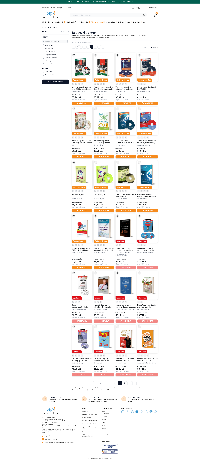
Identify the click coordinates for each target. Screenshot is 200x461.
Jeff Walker (121, 145)
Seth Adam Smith (80, 91)
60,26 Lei (98, 315)
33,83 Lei (98, 262)
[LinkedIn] (132, 411)
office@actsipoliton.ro (51, 439)
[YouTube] (136, 411)
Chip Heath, (143, 252)
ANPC (103, 438)
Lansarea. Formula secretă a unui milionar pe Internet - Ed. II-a (146, 195)
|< (73, 47)
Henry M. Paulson (121, 255)
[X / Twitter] (150, 411)
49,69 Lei (120, 262)
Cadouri (104, 411)
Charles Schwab (101, 309)
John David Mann (129, 309)
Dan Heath (150, 252)
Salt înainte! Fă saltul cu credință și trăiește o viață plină (82, 360)
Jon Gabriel (121, 91)
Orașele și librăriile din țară (89, 414)
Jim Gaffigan (78, 199)
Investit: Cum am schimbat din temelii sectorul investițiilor (102, 306)
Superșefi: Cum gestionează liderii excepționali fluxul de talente (80, 306)
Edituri (103, 422)
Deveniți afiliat (105, 435)
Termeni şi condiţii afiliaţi (89, 424)
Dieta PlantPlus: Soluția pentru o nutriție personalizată (146, 306)
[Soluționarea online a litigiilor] (110, 446)
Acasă (44, 28)
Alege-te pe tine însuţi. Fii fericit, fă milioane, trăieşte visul (146, 142)
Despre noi (85, 411)
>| (102, 47)
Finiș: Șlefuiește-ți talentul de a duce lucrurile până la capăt (103, 360)
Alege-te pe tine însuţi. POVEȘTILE (146, 88)
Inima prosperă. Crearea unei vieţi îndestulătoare (82, 142)
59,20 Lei (76, 151)
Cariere (84, 432)
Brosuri (104, 419)
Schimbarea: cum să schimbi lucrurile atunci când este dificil (146, 249)
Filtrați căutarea (55, 82)
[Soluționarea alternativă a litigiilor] (110, 451)
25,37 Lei (98, 97)
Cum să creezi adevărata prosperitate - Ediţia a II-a (104, 249)
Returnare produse (107, 432)
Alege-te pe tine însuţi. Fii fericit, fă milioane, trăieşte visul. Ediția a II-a (82, 249)
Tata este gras (78, 194)
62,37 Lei (98, 205)
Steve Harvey (78, 363)
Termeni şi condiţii (87, 417)
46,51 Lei (98, 151)
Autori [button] (45, 37)
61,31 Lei (141, 97)
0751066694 (48, 436)
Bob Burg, (121, 309)
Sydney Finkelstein (80, 309)
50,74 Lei (141, 315)
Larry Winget (122, 363)
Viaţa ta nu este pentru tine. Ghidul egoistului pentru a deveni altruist (81, 88)
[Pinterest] (146, 411)
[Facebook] (122, 411)
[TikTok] (141, 411)
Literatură (106, 413)
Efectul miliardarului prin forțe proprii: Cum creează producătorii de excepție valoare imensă (147, 360)
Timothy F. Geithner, (124, 252)
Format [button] (45, 68)
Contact (104, 428)
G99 (111, 458)
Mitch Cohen (152, 363)
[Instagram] (127, 411)
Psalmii (105, 416)
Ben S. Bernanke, (121, 254)
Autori (103, 425)
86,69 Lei (120, 97)
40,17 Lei (120, 205)
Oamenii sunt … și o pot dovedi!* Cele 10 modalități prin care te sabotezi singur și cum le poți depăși (126, 360)
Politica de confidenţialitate (89, 420)
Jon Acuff (99, 363)
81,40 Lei (141, 262)
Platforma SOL (105, 441)
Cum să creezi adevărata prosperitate (126, 195)
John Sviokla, (143, 363)
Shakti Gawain (122, 199)
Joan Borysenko (144, 309)
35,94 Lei (76, 97)
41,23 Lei (76, 262)
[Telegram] (155, 411)
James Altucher (144, 91)
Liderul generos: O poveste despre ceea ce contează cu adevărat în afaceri (125, 306)
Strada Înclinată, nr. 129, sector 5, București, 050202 (59, 442)
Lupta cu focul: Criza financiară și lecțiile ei (124, 249)
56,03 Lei (120, 151)
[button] (143, 15)
